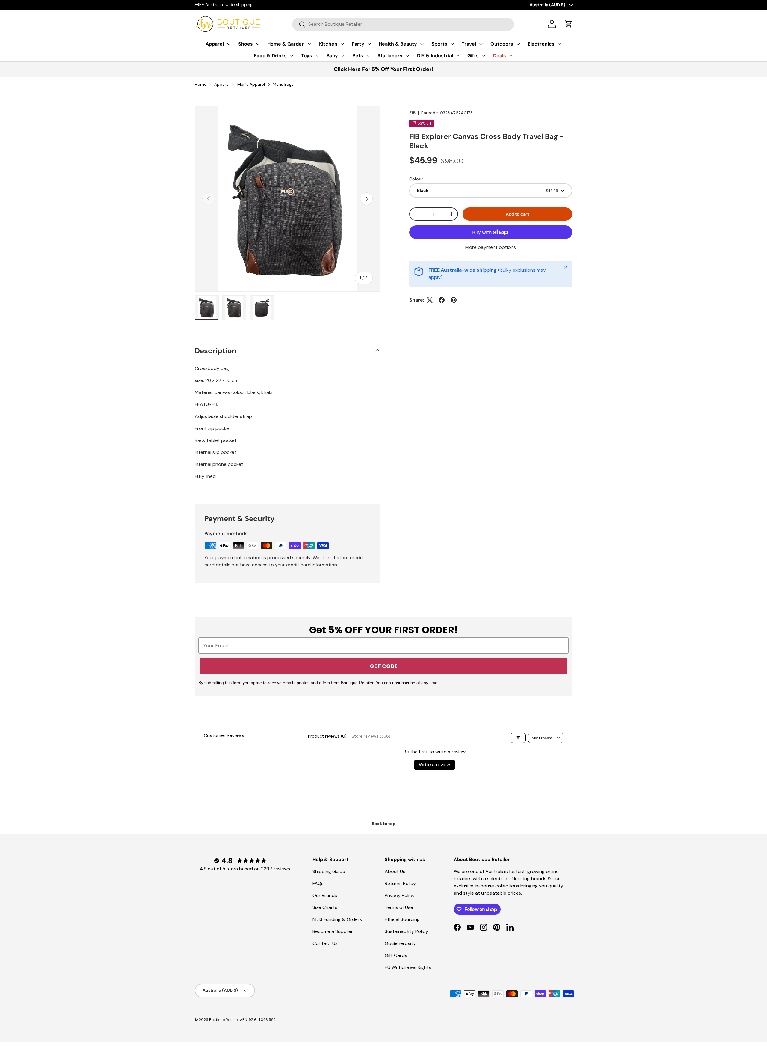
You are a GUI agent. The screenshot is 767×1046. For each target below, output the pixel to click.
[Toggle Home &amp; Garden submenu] (309, 43)
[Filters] (518, 738)
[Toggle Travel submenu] (480, 43)
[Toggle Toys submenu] (317, 55)
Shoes (245, 44)
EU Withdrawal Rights (408, 967)
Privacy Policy (400, 895)
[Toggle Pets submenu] (368, 55)
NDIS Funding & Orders (337, 919)
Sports (439, 44)
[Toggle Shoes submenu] (257, 43)
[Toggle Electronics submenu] (559, 43)
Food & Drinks (270, 55)
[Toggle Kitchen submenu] (342, 43)
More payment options (490, 247)
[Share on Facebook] (442, 300)
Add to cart (517, 214)
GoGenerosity (400, 943)
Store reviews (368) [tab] (370, 736)
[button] (568, 24)
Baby (332, 55)
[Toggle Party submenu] (369, 43)
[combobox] (403, 24)
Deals (499, 55)
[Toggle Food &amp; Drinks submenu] (291, 55)
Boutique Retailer (224, 1019)
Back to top (383, 823)
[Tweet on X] (430, 300)
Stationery (390, 55)
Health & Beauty (398, 44)
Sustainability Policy (406, 931)
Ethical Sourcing (402, 919)
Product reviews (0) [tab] (327, 736)
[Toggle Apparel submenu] (228, 43)
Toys (306, 55)
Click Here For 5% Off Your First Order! (383, 69)
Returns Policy (400, 883)
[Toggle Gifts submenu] (483, 55)
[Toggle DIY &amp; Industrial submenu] (457, 55)
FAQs (318, 883)
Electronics (541, 44)
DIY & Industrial (435, 55)
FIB (412, 112)
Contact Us (325, 943)
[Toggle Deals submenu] (510, 55)
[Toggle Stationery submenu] (407, 55)
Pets (357, 55)
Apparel (215, 44)
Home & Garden (286, 44)
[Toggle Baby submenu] (342, 55)
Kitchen (328, 44)
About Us (395, 871)
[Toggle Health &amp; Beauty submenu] (421, 43)
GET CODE (384, 666)
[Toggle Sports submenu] (452, 43)
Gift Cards (396, 955)
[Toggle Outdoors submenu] (518, 43)
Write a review (434, 764)
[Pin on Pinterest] (454, 300)
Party (358, 44)
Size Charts (324, 907)
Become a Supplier (332, 931)
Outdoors (501, 44)
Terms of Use (399, 907)
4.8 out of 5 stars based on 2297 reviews (245, 869)
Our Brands (324, 895)
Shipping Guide (328, 871)
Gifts (473, 55)
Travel (469, 44)
